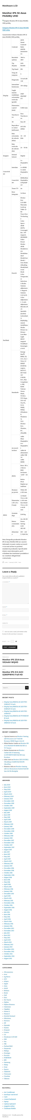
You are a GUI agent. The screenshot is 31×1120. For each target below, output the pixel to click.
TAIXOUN (7, 1071)
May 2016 (7, 882)
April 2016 (7, 884)
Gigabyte (7, 1009)
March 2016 (8, 886)
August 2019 (8, 810)
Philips (6, 1051)
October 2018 (8, 833)
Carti (5, 1097)
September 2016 (9, 875)
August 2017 (8, 849)
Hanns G (7, 1011)
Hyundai (7, 1025)
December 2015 (9, 893)
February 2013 (8, 944)
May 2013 (7, 937)
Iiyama (6, 1027)
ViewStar (7, 1076)
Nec (5, 1041)
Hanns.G (7, 1014)
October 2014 (8, 905)
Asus (20, 562)
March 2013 (8, 942)
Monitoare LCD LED (10, 1037)
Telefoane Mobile (10, 1108)
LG (5, 1034)
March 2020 (8, 794)
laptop (6, 1101)
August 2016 (8, 877)
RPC (5, 1060)
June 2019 (7, 815)
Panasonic (7, 1048)
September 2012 (9, 956)
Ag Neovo (7, 977)
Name (4, 607)
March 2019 (8, 822)
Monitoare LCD (10, 6)
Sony (5, 1067)
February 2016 (8, 889)
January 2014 (8, 926)
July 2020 (7, 785)
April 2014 (7, 919)
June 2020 (7, 787)
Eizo (5, 997)
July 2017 (7, 852)
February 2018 (8, 836)
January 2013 (8, 947)
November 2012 (9, 951)
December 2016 (9, 868)
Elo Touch (7, 1000)
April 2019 (7, 819)
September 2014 (9, 907)
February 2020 (9, 796)
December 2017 (9, 840)
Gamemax (7, 1007)
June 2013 (7, 935)
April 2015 (7, 896)
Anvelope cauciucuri (11, 1094)
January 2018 (8, 838)
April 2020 (7, 792)
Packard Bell (8, 1046)
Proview (7, 1055)
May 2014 (7, 917)
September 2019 (9, 808)
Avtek (6, 988)
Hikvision (7, 1018)
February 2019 (8, 824)
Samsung (7, 1062)
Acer (5, 974)
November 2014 (9, 903)
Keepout (7, 1030)
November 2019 (9, 803)
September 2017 (9, 847)
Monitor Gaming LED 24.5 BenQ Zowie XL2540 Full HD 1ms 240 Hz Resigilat (16, 769)
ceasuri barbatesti (10, 1099)
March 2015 (8, 898)
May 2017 (7, 856)
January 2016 (8, 891)
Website (5, 623)
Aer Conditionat (9, 1092)
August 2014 (8, 910)
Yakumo (6, 1078)
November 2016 (9, 870)
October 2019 (8, 805)
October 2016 (8, 873)
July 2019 (7, 812)
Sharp (6, 1065)
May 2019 (7, 817)
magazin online (9, 1106)
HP (5, 1023)
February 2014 (8, 924)
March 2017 (8, 861)
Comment (6, 582)
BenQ (6, 993)
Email (4, 615)
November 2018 (9, 831)
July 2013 (7, 933)
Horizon (7, 1021)
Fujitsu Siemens (9, 1004)
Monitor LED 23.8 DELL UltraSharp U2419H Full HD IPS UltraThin (16, 762)
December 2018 (9, 829)
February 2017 (8, 863)
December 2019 (9, 801)
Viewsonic (7, 1074)
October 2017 (8, 845)
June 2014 (7, 914)
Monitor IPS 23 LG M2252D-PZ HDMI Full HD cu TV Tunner (16, 746)
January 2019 (8, 826)
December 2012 (9, 949)
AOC (5, 979)
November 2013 (9, 930)
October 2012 (8, 954)
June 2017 (7, 854)
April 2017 (7, 859)
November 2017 (9, 842)
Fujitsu (6, 1002)
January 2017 (8, 866)
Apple (6, 983)
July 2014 (7, 912)
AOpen (6, 981)
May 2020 (7, 789)
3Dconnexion (8, 972)
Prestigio (7, 1053)
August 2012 (8, 958)
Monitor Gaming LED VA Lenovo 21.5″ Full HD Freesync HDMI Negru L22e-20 (16, 739)
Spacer (6, 1069)
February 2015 (8, 900)
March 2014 (8, 921)
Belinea (6, 990)
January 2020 (8, 799)
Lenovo (6, 1032)
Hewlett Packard (9, 1016)
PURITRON (7, 1058)
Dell (5, 995)
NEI (5, 1044)
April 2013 (7, 940)
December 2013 (9, 928)
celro (6, 562)
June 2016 (7, 880)
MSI (5, 1039)
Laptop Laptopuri (10, 1104)
